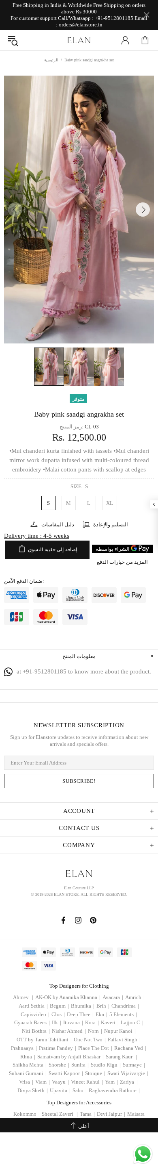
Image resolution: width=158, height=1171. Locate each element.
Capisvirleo (35, 1014)
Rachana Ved (130, 1048)
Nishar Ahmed (69, 1031)
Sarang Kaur (121, 1057)
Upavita (60, 1090)
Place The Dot (95, 1048)
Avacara (112, 997)
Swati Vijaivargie (127, 1073)
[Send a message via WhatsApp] (143, 1154)
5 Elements (123, 1014)
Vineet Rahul (87, 1082)
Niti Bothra (36, 1031)
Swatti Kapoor (66, 1073)
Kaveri (110, 1022)
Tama (87, 1114)
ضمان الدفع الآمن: (24, 581)
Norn (95, 1031)
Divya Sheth (32, 1090)
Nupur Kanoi (120, 1031)
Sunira (80, 1065)
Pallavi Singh (124, 1039)
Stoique (95, 1073)
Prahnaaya (24, 1048)
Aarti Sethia (33, 1006)
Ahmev (23, 997)
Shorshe (59, 1065)
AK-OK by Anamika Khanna (67, 997)
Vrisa (26, 1082)
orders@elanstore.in (80, 25)
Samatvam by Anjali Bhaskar (70, 1057)
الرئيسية (51, 60)
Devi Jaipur (111, 1114)
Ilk (56, 1022)
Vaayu (60, 1082)
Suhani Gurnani (28, 1073)
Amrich (135, 997)
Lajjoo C (132, 1022)
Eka (101, 1014)
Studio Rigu (106, 1065)
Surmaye (134, 1065)
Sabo (80, 1090)
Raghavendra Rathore (114, 1090)
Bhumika (82, 1006)
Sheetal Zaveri (60, 1114)
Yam (111, 1082)
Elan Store (79, 40)
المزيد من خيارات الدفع (122, 562)
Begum (59, 1006)
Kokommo (26, 1114)
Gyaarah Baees (32, 1022)
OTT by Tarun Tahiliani (44, 1039)
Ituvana (73, 1022)
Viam (42, 1082)
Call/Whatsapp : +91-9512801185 (95, 18)
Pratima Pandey (57, 1048)
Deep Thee (80, 1014)
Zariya (129, 1082)
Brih (102, 1006)
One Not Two (90, 1039)
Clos (58, 1014)
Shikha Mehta (30, 1065)
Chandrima (125, 1006)
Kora (92, 1022)
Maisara (136, 1114)
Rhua (27, 1057)
